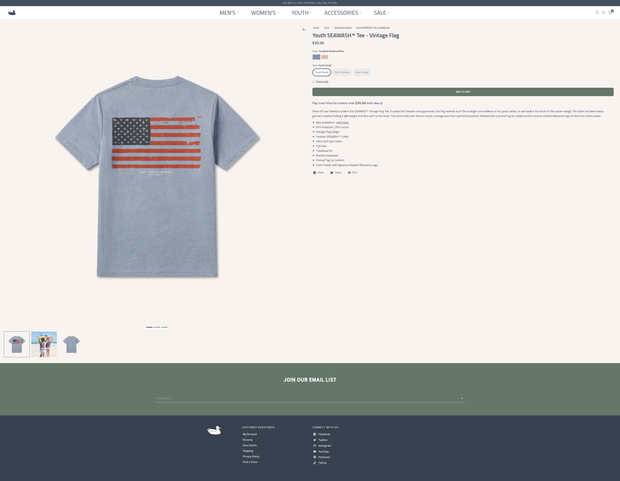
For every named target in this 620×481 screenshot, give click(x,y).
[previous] (10, 188)
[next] (303, 188)
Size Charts (250, 445)
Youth (300, 12)
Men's (227, 12)
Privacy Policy (251, 456)
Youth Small (321, 72)
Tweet (338, 172)
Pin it (354, 172)
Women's (263, 12)
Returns (248, 440)
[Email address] (462, 398)
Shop (326, 27)
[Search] (597, 12)
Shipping (248, 451)
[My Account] (603, 12)
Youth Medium (342, 72)
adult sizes (342, 122)
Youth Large (361, 72)
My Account (250, 434)
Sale (380, 12)
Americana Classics (343, 27)
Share (321, 172)
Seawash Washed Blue (316, 57)
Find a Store (250, 462)
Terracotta (325, 57)
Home (316, 27)
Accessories (341, 12)
